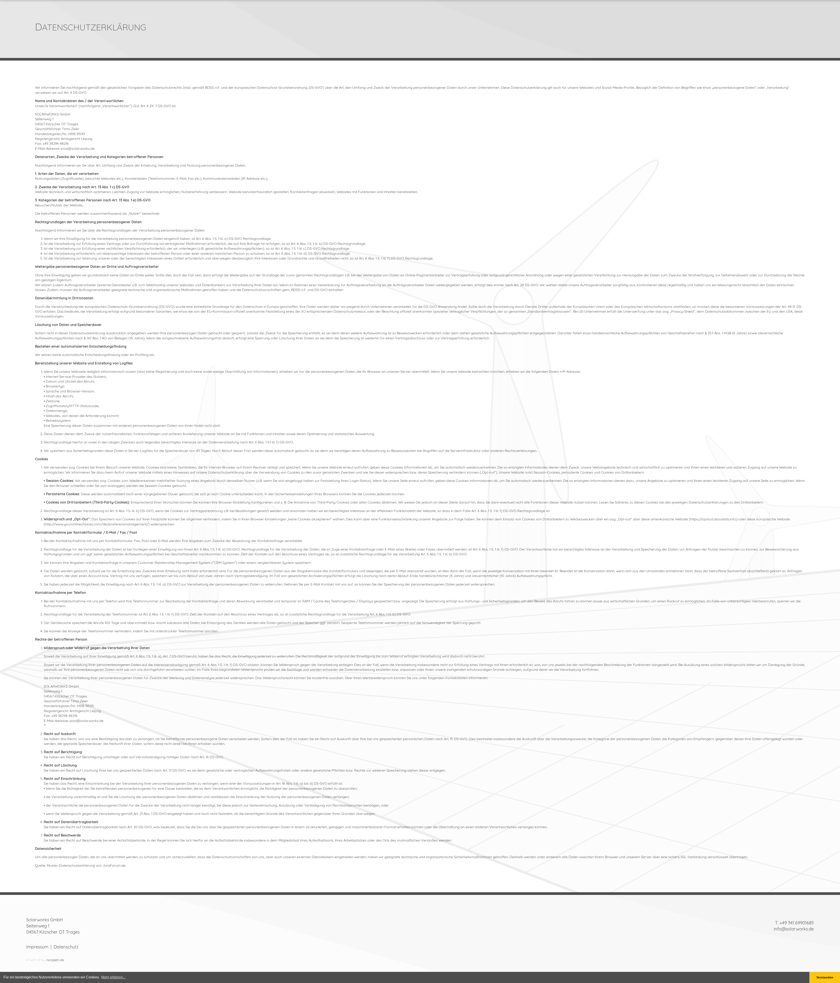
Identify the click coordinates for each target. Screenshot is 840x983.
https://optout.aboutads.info (713, 519)
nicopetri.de (55, 960)
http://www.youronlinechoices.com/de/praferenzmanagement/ (96, 524)
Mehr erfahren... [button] (113, 977)
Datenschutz (66, 947)
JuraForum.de (114, 865)
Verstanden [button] (824, 977)
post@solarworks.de (78, 148)
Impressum (37, 947)
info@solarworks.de (794, 929)
